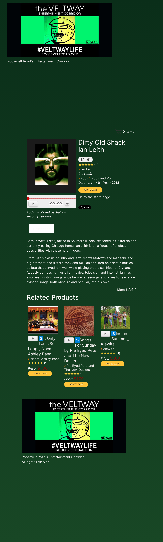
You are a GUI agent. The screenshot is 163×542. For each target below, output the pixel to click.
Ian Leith (87, 169)
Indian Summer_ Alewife (115, 338)
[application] (51, 204)
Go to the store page (94, 197)
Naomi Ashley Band (45, 359)
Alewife (108, 349)
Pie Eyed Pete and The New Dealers (79, 368)
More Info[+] (126, 290)
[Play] (34, 204)
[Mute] (67, 203)
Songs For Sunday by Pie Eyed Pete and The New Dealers (80, 350)
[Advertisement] (81, 97)
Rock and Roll (102, 178)
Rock (84, 178)
